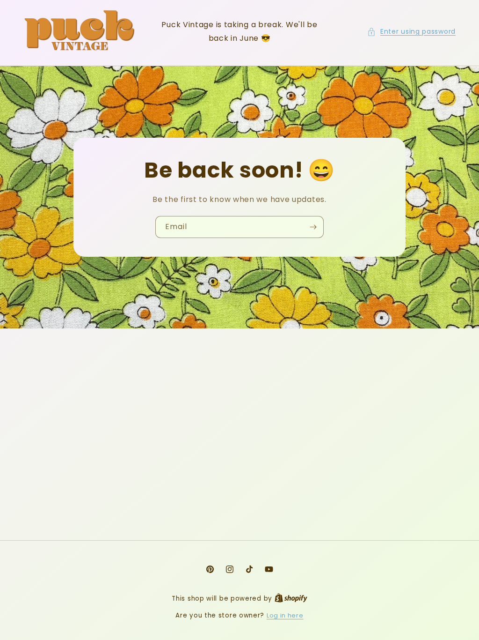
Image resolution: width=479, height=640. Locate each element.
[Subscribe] (313, 227)
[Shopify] (291, 598)
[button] (411, 31)
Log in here (285, 615)
